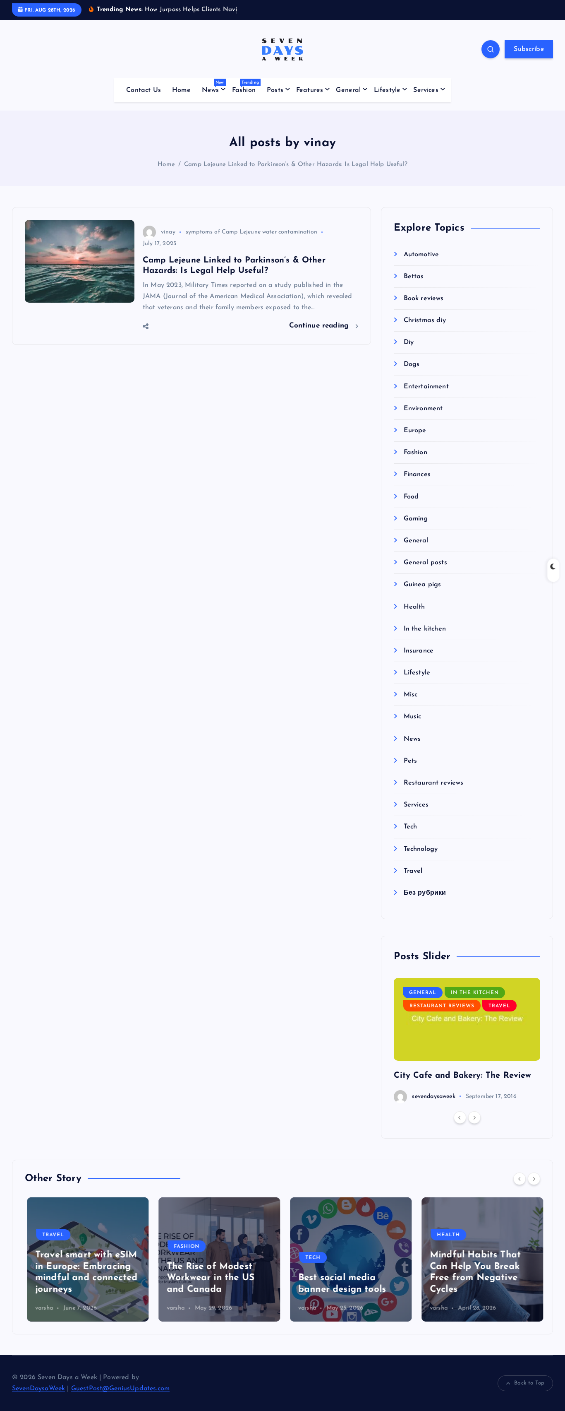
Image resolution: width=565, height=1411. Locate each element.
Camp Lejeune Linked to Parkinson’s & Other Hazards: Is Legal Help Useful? (295, 164)
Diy (409, 343)
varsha (42, 1308)
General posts (425, 563)
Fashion (245, 87)
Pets (410, 761)
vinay (168, 232)
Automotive (421, 254)
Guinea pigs (422, 585)
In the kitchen (424, 629)
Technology (421, 849)
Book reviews (423, 298)
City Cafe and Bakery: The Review (462, 1075)
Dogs (411, 364)
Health (414, 607)
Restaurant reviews (433, 783)
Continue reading (320, 325)
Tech (410, 827)
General (348, 90)
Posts (275, 90)
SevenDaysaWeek (38, 1388)
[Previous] (460, 1118)
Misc (410, 695)
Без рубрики (425, 893)
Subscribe (529, 49)
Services (425, 90)
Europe (415, 431)
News (213, 87)
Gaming (416, 518)
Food (411, 497)
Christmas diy (424, 321)
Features (309, 90)
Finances (417, 475)
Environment (423, 408)
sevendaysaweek (433, 1096)
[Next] (474, 1118)
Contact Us (143, 90)
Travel (413, 871)
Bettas (414, 276)
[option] (467, 1040)
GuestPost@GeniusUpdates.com (120, 1388)
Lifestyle (387, 90)
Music (412, 717)
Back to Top (529, 1383)
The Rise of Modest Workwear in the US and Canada (208, 1278)
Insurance (418, 651)
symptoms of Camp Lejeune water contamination (251, 232)
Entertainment (426, 386)
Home (181, 90)
